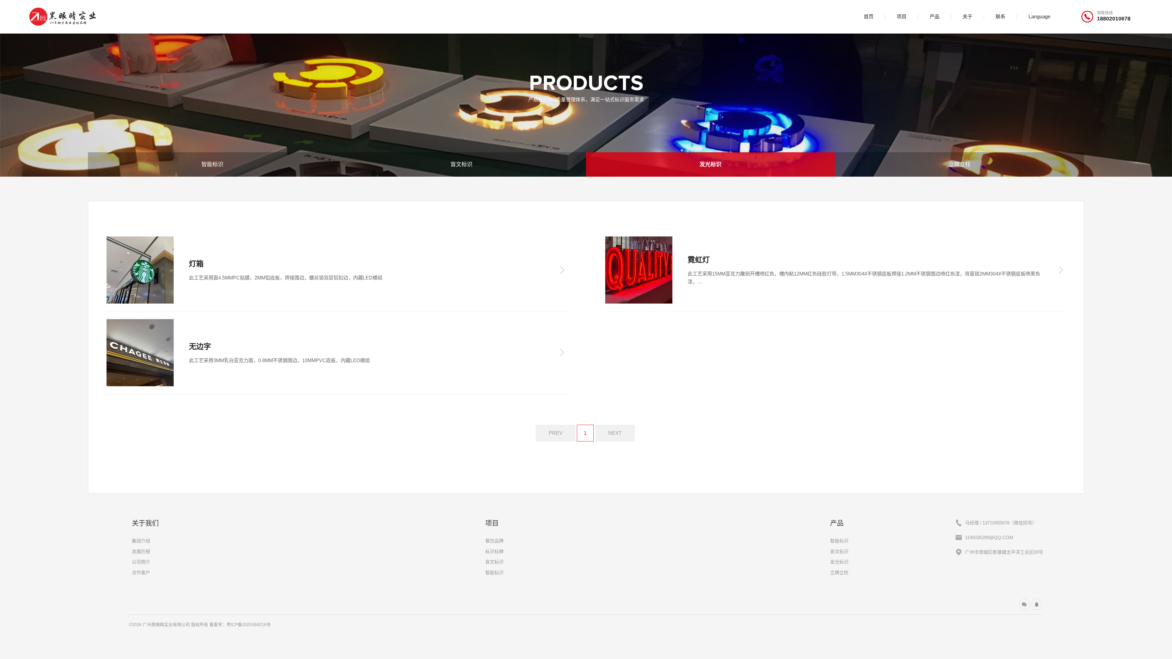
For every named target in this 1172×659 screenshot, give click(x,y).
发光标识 (711, 164)
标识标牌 (494, 551)
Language (1040, 16)
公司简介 (141, 561)
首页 (869, 16)
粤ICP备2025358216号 (248, 624)
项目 (901, 16)
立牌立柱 (960, 164)
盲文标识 (461, 164)
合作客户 (141, 572)
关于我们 (145, 523)
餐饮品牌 (494, 540)
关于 (967, 16)
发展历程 (141, 551)
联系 (1000, 16)
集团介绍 (141, 540)
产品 (934, 16)
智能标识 (212, 164)
